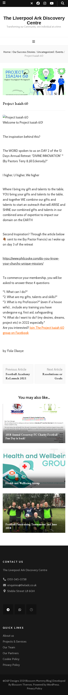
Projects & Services (14, 641)
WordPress (53, 684)
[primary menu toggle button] (34, 41)
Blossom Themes (22, 684)
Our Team (9, 647)
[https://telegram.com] (8, 609)
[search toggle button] (62, 3)
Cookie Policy (11, 659)
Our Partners (11, 653)
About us (8, 635)
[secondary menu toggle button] (4, 2)
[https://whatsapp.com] (20, 609)
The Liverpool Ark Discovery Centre (34, 20)
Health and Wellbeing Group (22, 483)
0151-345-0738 (16, 579)
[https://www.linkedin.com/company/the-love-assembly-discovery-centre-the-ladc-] (31, 609)
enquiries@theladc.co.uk (21, 585)
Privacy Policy (11, 665)
